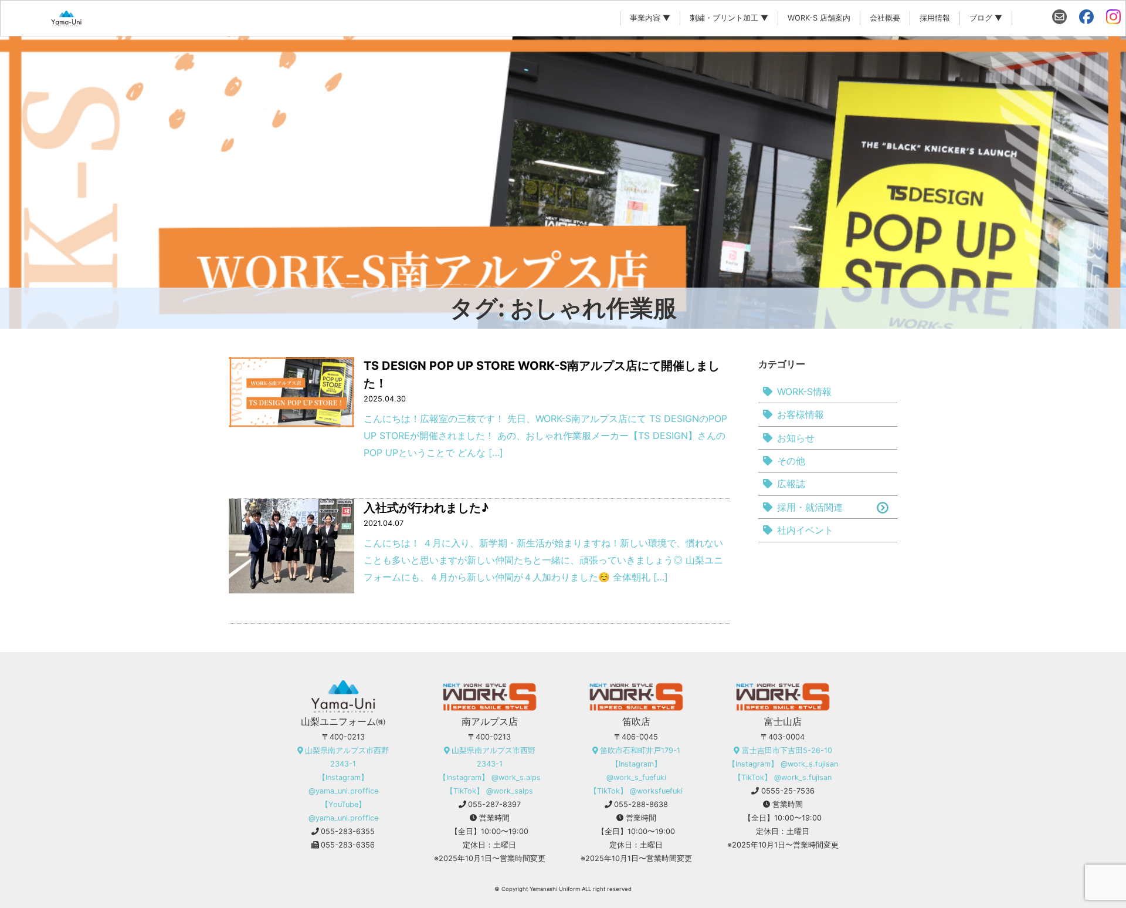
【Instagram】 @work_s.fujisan (783, 764)
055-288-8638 (641, 804)
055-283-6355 (348, 831)
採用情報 (935, 17)
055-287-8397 (494, 804)
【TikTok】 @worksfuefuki (636, 791)
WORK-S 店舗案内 (819, 17)
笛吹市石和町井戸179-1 (640, 750)
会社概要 (885, 17)
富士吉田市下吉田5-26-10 (787, 750)
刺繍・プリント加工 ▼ (729, 17)
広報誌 (791, 484)
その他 (791, 461)
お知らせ (796, 438)
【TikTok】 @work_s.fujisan (783, 777)
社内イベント (805, 530)
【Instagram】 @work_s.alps (490, 777)
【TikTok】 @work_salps (489, 791)
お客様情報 (800, 414)
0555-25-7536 (788, 791)
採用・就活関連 (810, 507)
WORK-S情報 (804, 391)
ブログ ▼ (985, 17)
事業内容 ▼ (650, 17)
